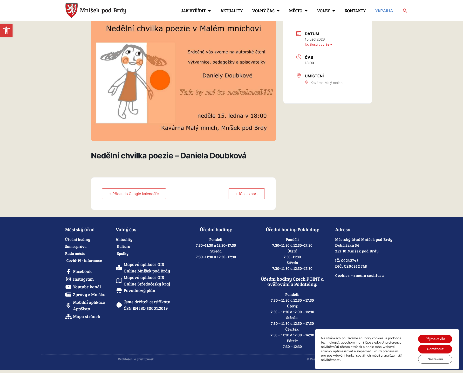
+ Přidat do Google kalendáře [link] (134, 193)
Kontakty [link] (355, 11)
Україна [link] (384, 11)
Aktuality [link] (231, 11)
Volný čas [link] (263, 11)
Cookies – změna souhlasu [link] (359, 275)
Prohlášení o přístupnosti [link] (136, 359)
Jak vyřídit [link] (193, 11)
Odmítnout (435, 349)
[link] (6, 30)
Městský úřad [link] (80, 229)
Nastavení (435, 359)
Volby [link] (323, 11)
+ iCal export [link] (247, 193)
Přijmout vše (435, 339)
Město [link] (295, 11)
